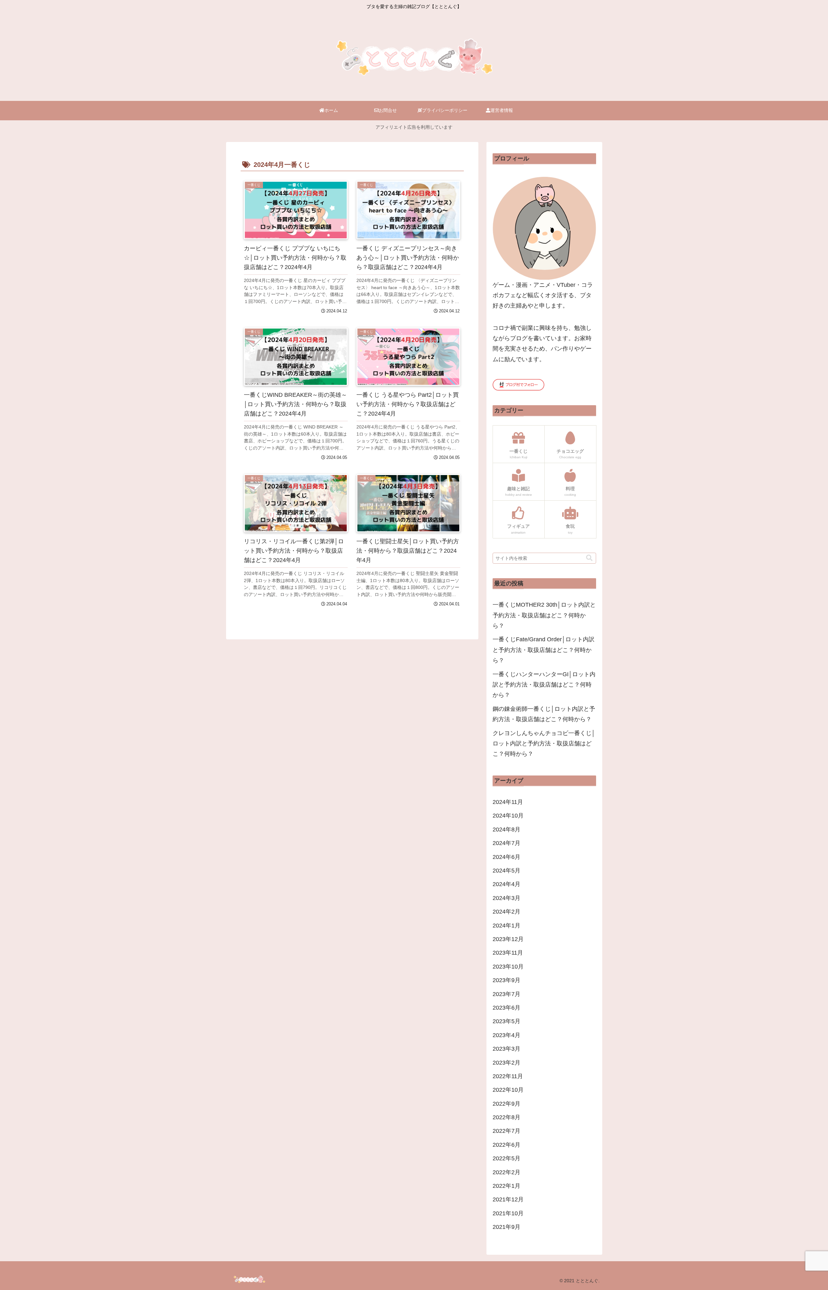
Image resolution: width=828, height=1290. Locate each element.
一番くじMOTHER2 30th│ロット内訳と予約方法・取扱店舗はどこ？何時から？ (544, 615)
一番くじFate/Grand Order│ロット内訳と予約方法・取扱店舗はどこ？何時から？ (543, 650)
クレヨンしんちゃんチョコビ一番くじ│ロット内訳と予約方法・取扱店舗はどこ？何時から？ (544, 743)
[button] (589, 558)
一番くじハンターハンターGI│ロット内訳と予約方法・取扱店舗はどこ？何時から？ (544, 685)
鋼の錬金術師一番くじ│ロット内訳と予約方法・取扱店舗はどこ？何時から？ (544, 714)
